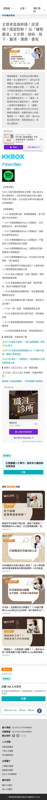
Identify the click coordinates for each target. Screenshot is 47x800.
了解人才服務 (7, 751)
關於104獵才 (7, 785)
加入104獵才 (7, 789)
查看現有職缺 (7, 747)
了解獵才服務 (7, 766)
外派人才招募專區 (9, 774)
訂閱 (23, 698)
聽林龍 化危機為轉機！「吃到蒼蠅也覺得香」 (23, 381)
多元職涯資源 (7, 755)
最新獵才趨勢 (7, 770)
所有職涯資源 (8, 15)
